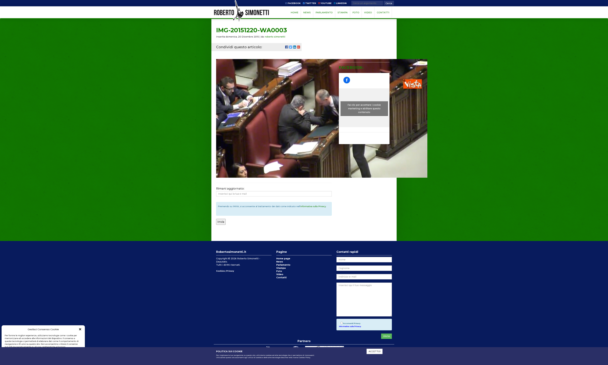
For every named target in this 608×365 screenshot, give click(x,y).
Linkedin (341, 3)
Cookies (220, 271)
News (307, 12)
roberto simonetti (275, 36)
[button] (80, 329)
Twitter (310, 3)
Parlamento (324, 12)
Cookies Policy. (305, 357)
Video (368, 12)
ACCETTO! (374, 351)
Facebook (294, 3)
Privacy (230, 271)
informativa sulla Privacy (313, 206)
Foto (355, 12)
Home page (283, 258)
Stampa (343, 12)
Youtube (326, 3)
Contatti (383, 12)
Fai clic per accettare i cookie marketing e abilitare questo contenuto (364, 108)
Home (294, 12)
